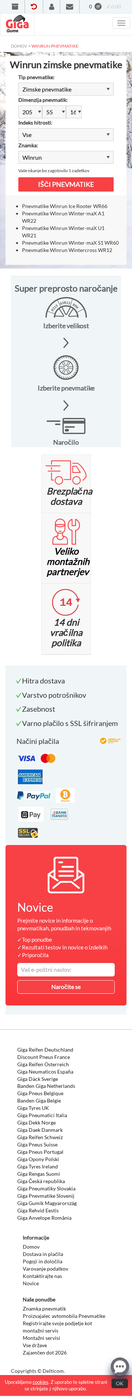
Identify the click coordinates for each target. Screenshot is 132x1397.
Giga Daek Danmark (40, 1130)
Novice (31, 1283)
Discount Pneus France (43, 1057)
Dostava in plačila (43, 1254)
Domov (31, 1247)
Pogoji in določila (42, 1261)
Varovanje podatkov (45, 1269)
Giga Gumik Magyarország (47, 1203)
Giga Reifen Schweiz (40, 1137)
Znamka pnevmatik (44, 1308)
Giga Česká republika (41, 1181)
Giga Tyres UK (33, 1108)
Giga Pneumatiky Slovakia (46, 1188)
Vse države (35, 1345)
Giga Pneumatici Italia (42, 1115)
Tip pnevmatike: (36, 77)
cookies (40, 1382)
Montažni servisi (41, 1338)
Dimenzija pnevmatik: (43, 100)
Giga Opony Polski (38, 1159)
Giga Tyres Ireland (37, 1166)
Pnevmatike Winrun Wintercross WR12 (67, 250)
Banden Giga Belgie (39, 1100)
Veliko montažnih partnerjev (68, 561)
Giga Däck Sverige (37, 1079)
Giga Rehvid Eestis (38, 1210)
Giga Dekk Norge (36, 1122)
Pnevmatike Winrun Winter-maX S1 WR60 (70, 243)
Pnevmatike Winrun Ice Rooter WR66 (64, 206)
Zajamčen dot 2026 (45, 1352)
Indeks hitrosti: (35, 122)
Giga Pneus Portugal (40, 1152)
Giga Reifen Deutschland (45, 1049)
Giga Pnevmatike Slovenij (45, 1196)
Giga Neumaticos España (45, 1071)
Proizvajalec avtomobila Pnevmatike (64, 1316)
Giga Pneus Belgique (40, 1093)
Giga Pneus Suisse (37, 1144)
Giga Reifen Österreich (43, 1064)
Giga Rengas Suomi (38, 1174)
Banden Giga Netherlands (46, 1086)
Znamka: (28, 145)
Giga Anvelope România (44, 1218)
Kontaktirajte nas (42, 1276)
